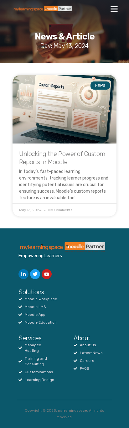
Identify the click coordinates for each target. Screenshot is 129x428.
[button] (114, 9)
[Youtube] (47, 274)
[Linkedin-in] (23, 274)
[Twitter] (35, 274)
